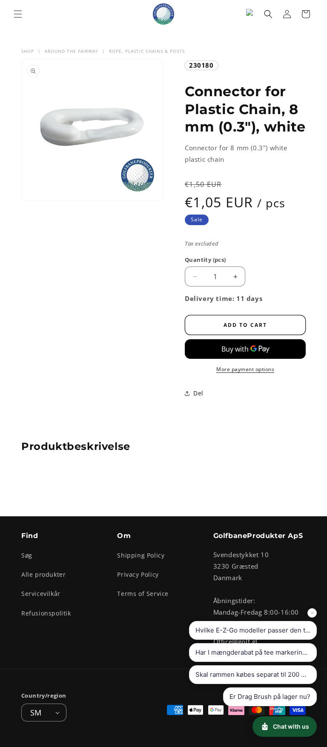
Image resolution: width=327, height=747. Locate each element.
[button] (18, 14)
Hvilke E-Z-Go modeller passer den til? (253, 630)
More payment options (245, 369)
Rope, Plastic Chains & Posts (147, 51)
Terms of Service (143, 594)
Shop (27, 51)
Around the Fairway (71, 51)
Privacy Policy (137, 574)
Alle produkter (43, 574)
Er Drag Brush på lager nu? (269, 697)
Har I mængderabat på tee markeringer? (255, 652)
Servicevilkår (40, 594)
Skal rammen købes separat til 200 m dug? (256, 674)
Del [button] (198, 393)
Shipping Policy (140, 555)
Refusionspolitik (46, 613)
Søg (26, 555)
